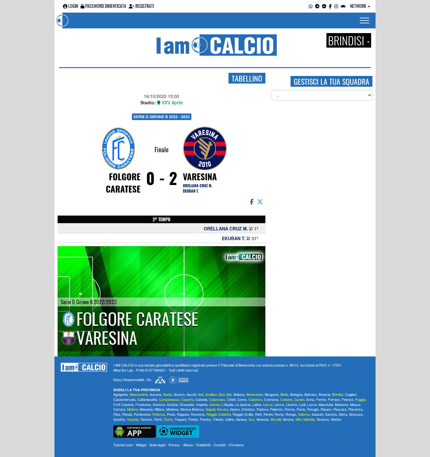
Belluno (239, 394)
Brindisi (337, 394)
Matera (132, 409)
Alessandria (139, 394)
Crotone (286, 399)
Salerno (304, 414)
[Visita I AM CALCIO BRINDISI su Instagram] (336, 6)
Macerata (326, 404)
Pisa (116, 414)
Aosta (167, 394)
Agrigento (120, 394)
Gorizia (172, 404)
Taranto (133, 419)
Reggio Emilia (243, 414)
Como (241, 399)
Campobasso (169, 399)
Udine (229, 419)
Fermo (321, 399)
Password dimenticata (105, 6)
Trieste (218, 419)
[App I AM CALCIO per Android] (343, 6)
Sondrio (119, 419)
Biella (284, 394)
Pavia (301, 409)
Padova (262, 409)
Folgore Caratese (123, 182)
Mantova (341, 404)
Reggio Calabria (219, 414)
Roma (279, 414)
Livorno (291, 404)
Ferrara (334, 399)
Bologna (296, 394)
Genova (159, 404)
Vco (251, 419)
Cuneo (299, 399)
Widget (141, 444)
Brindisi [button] (347, 40)
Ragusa (183, 414)
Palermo (276, 409)
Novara (222, 409)
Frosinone (143, 404)
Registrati (144, 6)
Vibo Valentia (304, 419)
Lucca (312, 404)
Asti (200, 394)
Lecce (268, 404)
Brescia (324, 394)
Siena (343, 414)
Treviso (205, 419)
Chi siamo (236, 444)
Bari (222, 394)
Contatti (219, 444)
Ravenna (198, 414)
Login (72, 6)
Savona (331, 414)
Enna (310, 399)
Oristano (248, 409)
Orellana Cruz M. (197, 185)
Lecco (279, 404)
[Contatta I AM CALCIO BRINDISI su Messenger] (324, 6)
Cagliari (350, 394)
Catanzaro (217, 399)
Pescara (339, 409)
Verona (288, 419)
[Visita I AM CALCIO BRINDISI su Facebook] (330, 6)
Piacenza (355, 409)
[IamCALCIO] (84, 367)
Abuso (188, 444)
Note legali (157, 444)
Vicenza (322, 419)
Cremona (271, 399)
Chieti (231, 399)
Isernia (214, 404)
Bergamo (272, 394)
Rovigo (291, 414)
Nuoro (235, 409)
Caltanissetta (147, 399)
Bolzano (310, 394)
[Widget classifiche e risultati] (178, 430)
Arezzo (179, 394)
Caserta (187, 399)
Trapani (180, 419)
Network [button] (358, 6)
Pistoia (127, 414)
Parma (290, 409)
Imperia (201, 404)
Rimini (268, 414)
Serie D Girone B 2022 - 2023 (161, 116)
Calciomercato (124, 399)
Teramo (146, 419)
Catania (201, 399)
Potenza (158, 414)
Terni (157, 419)
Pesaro (325, 409)
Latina (256, 404)
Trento (193, 419)
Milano (159, 409)
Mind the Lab (123, 370)
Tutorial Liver (123, 444)
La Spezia (242, 404)
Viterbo (336, 419)
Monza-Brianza (192, 409)
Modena (172, 409)
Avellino (211, 394)
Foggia (360, 399)
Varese (241, 419)
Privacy (174, 444)
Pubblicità (203, 444)
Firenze (347, 399)
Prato (171, 414)
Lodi (302, 404)
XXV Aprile (172, 102)
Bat (229, 394)
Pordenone (142, 414)
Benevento (254, 394)
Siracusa (356, 414)
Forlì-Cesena (123, 404)
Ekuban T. (191, 191)
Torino (168, 419)
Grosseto (187, 404)
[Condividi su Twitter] (260, 201)
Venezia (262, 419)
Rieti (258, 414)
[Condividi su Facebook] (251, 201)
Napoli (210, 409)
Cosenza (255, 399)
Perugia (313, 409)
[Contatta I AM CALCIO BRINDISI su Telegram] (317, 6)
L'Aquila (227, 404)
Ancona (155, 394)
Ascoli (191, 394)
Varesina (200, 176)
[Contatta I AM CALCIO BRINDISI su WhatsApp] (311, 6)
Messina (146, 409)
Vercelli (275, 419)
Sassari (317, 414)
